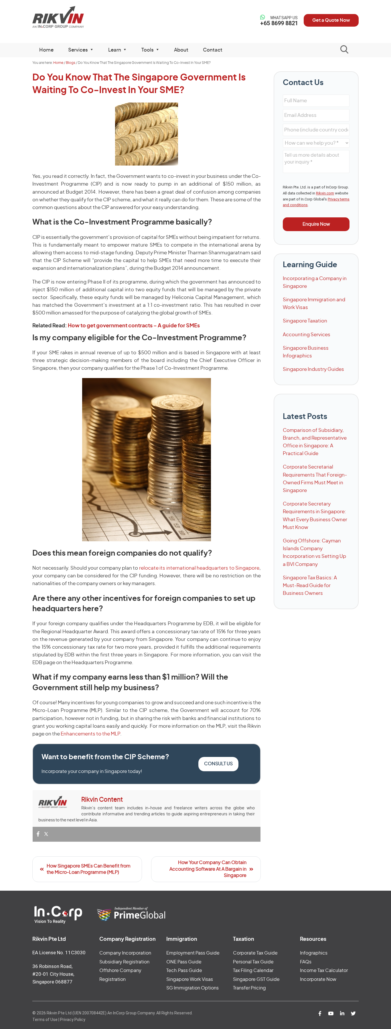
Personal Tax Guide (253, 962)
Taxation (243, 939)
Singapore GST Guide (256, 979)
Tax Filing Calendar (253, 970)
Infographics (313, 953)
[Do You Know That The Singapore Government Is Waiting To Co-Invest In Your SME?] (146, 134)
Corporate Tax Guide (255, 953)
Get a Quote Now (331, 20)
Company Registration (127, 939)
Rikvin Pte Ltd (70, 17)
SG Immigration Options (192, 988)
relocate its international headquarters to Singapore (199, 568)
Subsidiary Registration (124, 962)
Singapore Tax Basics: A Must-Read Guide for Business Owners (310, 585)
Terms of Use (45, 1019)
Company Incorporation (125, 953)
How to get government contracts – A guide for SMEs (134, 325)
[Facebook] (38, 834)
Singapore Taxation (305, 320)
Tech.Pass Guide (184, 970)
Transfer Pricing (249, 988)
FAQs (305, 962)
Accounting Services (306, 334)
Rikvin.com (325, 193)
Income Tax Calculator (324, 970)
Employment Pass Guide (193, 953)
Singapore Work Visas (189, 979)
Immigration (181, 939)
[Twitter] (46, 834)
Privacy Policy (72, 1019)
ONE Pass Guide (184, 962)
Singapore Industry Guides (313, 369)
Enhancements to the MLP (90, 733)
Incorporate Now (318, 979)
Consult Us (218, 764)
